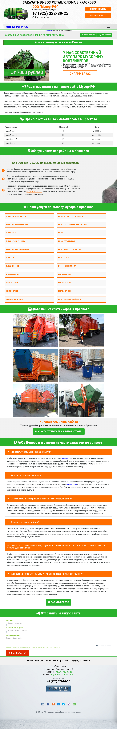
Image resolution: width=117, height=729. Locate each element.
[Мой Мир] (58, 704)
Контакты (65, 661)
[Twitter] (63, 704)
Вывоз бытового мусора (16, 216)
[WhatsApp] (74, 704)
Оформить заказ (98, 16)
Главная (30, 661)
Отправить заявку (17, 653)
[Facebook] (48, 704)
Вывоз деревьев (12, 266)
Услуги (48, 661)
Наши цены (66, 458)
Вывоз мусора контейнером (69, 299)
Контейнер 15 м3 (64, 274)
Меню (108, 25)
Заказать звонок (88, 35)
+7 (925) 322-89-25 (50, 13)
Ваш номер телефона (14, 628)
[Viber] (69, 704)
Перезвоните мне (98, 9)
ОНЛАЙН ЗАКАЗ (80, 73)
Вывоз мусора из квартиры (17, 225)
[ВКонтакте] (42, 704)
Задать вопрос (104, 35)
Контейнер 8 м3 (12, 274)
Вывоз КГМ (10, 258)
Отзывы (56, 661)
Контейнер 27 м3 (64, 283)
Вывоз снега (11, 233)
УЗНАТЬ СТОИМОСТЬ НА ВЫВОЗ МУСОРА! (59, 431)
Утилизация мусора (14, 299)
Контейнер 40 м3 (64, 291)
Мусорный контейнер (67, 266)
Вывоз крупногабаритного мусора (72, 225)
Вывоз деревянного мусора (69, 249)
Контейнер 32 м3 (12, 291)
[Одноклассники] (53, 704)
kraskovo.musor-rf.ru (17, 26)
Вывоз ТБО (62, 233)
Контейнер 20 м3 (12, 283)
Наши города (71, 484)
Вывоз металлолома (66, 241)
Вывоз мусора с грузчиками (17, 249)
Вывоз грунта (63, 258)
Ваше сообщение (13, 635)
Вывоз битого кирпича (15, 241)
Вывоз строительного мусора (70, 216)
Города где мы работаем (81, 661)
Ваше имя (9, 620)
